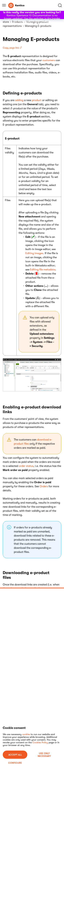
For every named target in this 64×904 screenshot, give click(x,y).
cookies (26, 734)
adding (19, 100)
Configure (15, 762)
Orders (44, 486)
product (36, 100)
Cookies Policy (40, 742)
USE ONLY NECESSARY (44, 754)
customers (48, 60)
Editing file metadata (42, 269)
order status (26, 466)
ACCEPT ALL (15, 754)
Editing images (34, 253)
